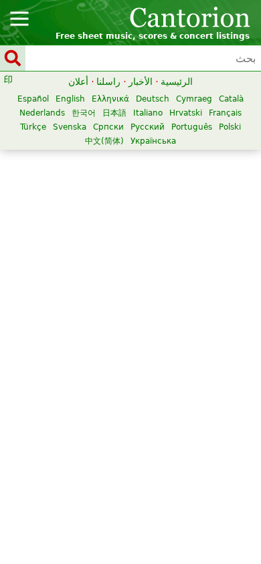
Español (33, 99)
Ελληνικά (110, 99)
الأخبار (140, 81)
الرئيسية (177, 81)
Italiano (148, 113)
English (70, 99)
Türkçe (33, 127)
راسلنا (108, 81)
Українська (153, 141)
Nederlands (42, 113)
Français (225, 113)
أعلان (78, 81)
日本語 (114, 113)
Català (231, 99)
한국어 (84, 113)
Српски (108, 127)
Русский (147, 127)
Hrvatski (185, 113)
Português (191, 127)
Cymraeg (194, 99)
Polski (230, 127)
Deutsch (152, 99)
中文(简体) (104, 141)
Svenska (69, 127)
